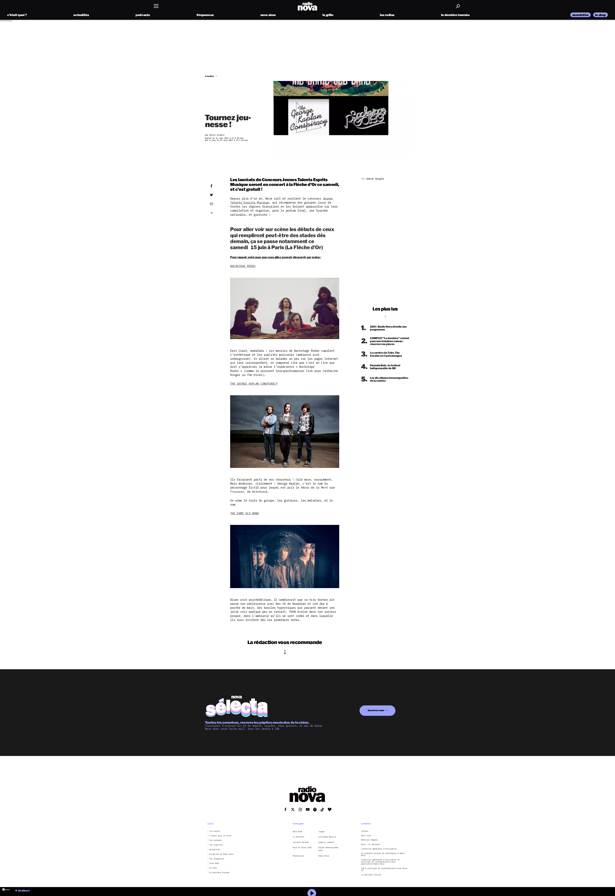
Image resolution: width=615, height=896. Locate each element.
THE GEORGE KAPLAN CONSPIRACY (253, 384)
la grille (327, 15)
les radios (387, 15)
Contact (365, 831)
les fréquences (216, 859)
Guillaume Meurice (327, 837)
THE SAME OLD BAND (244, 513)
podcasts (142, 15)
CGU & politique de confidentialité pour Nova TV (384, 869)
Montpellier (298, 856)
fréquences (205, 15)
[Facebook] (216, 186)
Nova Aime (297, 831)
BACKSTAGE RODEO (242, 266)
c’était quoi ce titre (220, 836)
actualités (81, 15)
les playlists (216, 845)
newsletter (580, 15)
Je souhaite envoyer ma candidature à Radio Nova (383, 854)
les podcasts (215, 840)
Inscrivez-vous (376, 710)
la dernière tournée (455, 15)
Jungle (321, 831)
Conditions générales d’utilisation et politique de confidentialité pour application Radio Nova (380, 862)
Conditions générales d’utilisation (379, 849)
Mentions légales (369, 840)
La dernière (298, 837)
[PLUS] (216, 213)
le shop (600, 15)
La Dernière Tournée (371, 875)
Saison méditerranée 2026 (328, 849)
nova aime (268, 15)
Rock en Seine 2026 (302, 847)
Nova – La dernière (370, 844)
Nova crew (366, 836)
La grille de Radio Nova (221, 854)
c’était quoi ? (17, 15)
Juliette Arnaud (300, 842)
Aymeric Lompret (326, 842)
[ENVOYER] (216, 204)
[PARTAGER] (216, 195)
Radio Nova (323, 856)
